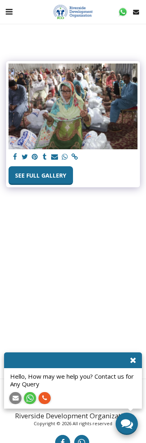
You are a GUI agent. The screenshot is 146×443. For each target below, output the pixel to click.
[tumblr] (45, 157)
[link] (74, 157)
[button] (9, 11)
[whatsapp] (65, 157)
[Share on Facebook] (15, 157)
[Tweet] (25, 157)
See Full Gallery (40, 175)
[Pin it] (35, 157)
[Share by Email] (54, 157)
